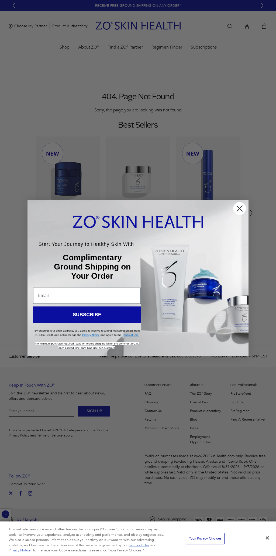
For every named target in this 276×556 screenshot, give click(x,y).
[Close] (267, 538)
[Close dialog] (239, 208)
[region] (138, 538)
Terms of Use (139, 545)
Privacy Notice (19, 550)
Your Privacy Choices (205, 538)
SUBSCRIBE (87, 314)
